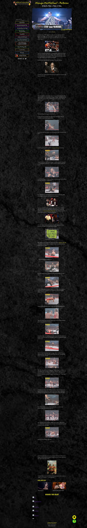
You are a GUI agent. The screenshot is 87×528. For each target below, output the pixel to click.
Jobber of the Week (22, 37)
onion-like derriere (55, 147)
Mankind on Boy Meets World (58, 490)
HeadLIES (22, 34)
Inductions (22, 22)
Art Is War (22, 49)
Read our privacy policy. (51, 525)
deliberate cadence (62, 242)
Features (22, 52)
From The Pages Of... (22, 47)
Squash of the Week (22, 40)
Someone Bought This (22, 25)
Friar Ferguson (41, 490)
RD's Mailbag (22, 31)
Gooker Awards (22, 55)
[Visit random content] (74, 521)
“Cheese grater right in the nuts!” (48, 210)
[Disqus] (52, 507)
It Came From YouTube (22, 28)
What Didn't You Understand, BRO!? (22, 43)
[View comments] (74, 517)
